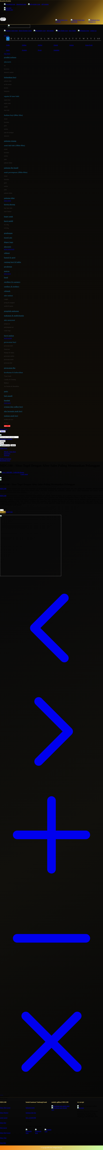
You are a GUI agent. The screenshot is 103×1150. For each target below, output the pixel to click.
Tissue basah (7, 376)
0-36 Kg (6, 228)
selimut (7, 253)
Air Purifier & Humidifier (11, 386)
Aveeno (24, 50)
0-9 (98, 39)
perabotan (8, 267)
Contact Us (92, 22)
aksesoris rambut (8, 72)
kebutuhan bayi (10, 77)
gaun (5, 125)
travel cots (8, 238)
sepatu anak (7, 103)
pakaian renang (10, 141)
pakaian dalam (8, 163)
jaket (5, 159)
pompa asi (7, 324)
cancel (3, 441)
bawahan (6, 122)
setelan (6, 129)
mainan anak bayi (11, 416)
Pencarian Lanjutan (6, 439)
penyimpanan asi (8, 327)
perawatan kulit (8, 346)
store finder (72, 30)
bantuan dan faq (31, 1113)
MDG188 (3, 488)
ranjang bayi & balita (12, 262)
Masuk (3, 431)
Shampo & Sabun (9, 352)
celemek (7, 291)
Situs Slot (3, 1123)
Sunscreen (7, 349)
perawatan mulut (8, 359)
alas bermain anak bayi (13, 411)
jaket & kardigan (9, 132)
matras (6, 271)
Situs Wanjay (4, 1113)
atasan (5, 119)
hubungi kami (30, 1108)
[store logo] (19, 27)
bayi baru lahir (8, 208)
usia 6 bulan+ (8, 211)
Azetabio (56, 50)
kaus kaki (6, 110)
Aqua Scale (89, 45)
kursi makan (9, 336)
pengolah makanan (11, 311)
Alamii (56, 45)
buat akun (7, 453)
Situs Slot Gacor (5, 1108)
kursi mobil (8, 221)
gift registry (45, 4)
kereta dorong (9, 204)
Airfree (40, 45)
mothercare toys (8, 419)
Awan (40, 50)
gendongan (8, 233)
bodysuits (6, 91)
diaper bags (8, 242)
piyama (6, 88)
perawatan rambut (9, 356)
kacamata (6, 69)
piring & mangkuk (9, 302)
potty (6, 391)
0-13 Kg (6, 224)
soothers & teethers (11, 287)
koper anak (8, 217)
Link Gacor (3, 1118)
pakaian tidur (7, 81)
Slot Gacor (3, 1128)
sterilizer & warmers (12, 282)
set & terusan (7, 84)
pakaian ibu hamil (11, 168)
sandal (6, 107)
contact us (93, 30)
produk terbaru (10, 57)
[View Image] (0, 1094)
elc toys (6, 423)
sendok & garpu (8, 306)
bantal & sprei (9, 258)
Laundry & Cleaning (10, 379)
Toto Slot (3, 1143)
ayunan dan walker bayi (13, 407)
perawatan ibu (9, 368)
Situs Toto (3, 1138)
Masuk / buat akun (10, 452)
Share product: (4, 514)
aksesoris (6, 136)
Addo (8, 45)
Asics (8, 50)
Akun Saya (3, 429)
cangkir (6, 299)
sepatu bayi (7, 100)
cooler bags (7, 330)
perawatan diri (8, 363)
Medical (6, 383)
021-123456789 (31, 1118)
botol (6, 277)
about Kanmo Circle (25, 30)
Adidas (24, 45)
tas (5, 65)
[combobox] (9, 437)
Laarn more (24, 474)
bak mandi (8, 396)
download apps (21, 4)
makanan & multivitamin (14, 316)
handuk (7, 400)
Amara (71, 45)
